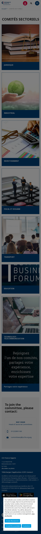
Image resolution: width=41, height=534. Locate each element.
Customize (26, 526)
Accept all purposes (12, 521)
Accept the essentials (13, 526)
